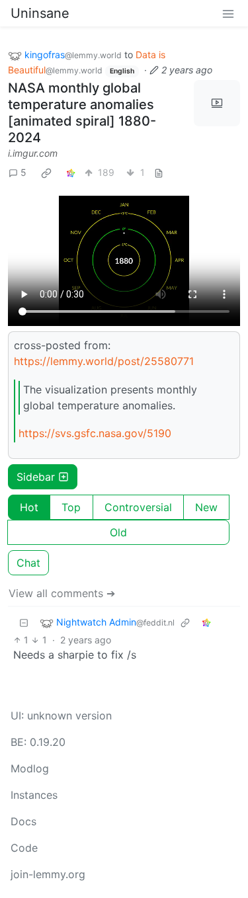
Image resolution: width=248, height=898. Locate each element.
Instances (34, 794)
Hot (29, 507)
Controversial (138, 507)
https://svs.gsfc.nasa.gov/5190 (95, 433)
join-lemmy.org (48, 874)
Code (24, 847)
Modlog (30, 768)
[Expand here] (217, 103)
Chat (28, 562)
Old (118, 532)
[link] (46, 172)
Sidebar (36, 476)
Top (71, 507)
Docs (23, 821)
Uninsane (40, 13)
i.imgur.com (33, 153)
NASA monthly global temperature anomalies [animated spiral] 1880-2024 (82, 112)
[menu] (228, 13)
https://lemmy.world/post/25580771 (104, 361)
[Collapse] (23, 622)
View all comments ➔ (62, 593)
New (206, 507)
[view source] (158, 172)
